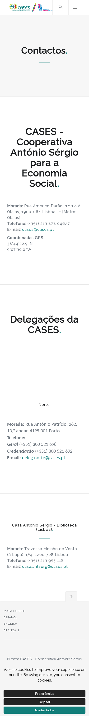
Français (11, 630)
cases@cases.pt (38, 229)
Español (11, 617)
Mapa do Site (14, 611)
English (10, 623)
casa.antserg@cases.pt (45, 566)
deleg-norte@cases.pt (43, 458)
